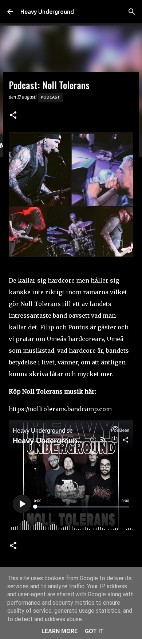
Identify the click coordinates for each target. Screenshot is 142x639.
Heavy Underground (47, 11)
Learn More (60, 631)
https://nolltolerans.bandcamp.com (60, 409)
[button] (13, 115)
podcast (50, 97)
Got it (94, 631)
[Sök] (131, 11)
